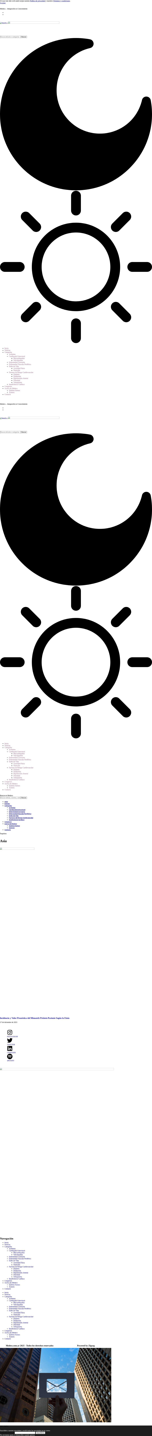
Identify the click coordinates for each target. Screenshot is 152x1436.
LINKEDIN (11, 1053)
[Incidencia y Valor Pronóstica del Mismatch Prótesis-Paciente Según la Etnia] (17, 849)
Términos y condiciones (61, 1)
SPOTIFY (10, 1061)
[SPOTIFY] (10, 1056)
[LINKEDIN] (10, 1048)
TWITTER (11, 1045)
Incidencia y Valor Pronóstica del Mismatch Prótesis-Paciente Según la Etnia (34, 1018)
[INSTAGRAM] (10, 1032)
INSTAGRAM (12, 1037)
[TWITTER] (10, 1040)
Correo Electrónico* (7, 1433)
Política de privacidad (37, 1)
